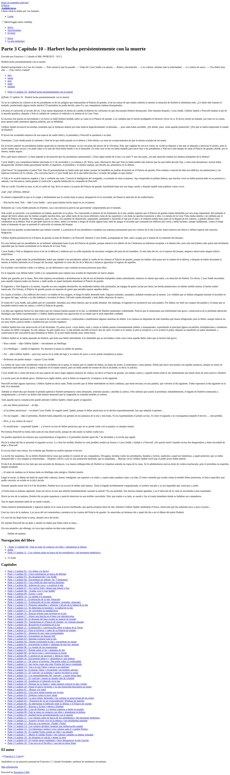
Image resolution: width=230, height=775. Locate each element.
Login (10, 16)
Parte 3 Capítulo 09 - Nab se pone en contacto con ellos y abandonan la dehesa (47, 547)
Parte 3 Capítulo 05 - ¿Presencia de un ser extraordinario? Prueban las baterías (46, 701)
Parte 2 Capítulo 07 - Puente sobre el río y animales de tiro (36, 650)
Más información (9, 767)
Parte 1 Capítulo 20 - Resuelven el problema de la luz (34, 624)
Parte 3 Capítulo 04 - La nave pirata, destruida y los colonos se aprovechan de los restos (51, 698)
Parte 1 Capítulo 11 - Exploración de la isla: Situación (34, 599)
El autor (11, 33)
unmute (11, 86)
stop (10, 81)
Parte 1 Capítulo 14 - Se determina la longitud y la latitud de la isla (40, 607)
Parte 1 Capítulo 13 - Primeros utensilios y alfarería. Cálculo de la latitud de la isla (48, 605)
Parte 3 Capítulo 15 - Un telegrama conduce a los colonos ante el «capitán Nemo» (48, 729)
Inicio (10, 27)
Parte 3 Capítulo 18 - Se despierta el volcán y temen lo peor (37, 737)
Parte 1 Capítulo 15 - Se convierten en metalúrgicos (33, 610)
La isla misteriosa (16, 41)
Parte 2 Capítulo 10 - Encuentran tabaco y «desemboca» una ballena (41, 658)
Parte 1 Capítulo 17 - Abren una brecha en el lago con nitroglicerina (41, 616)
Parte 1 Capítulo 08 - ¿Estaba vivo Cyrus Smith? (31, 591)
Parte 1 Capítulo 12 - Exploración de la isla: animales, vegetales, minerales (44, 602)
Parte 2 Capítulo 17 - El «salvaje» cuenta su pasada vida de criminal (41, 678)
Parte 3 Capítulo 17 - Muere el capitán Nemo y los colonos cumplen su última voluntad (50, 734)
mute (10, 83)
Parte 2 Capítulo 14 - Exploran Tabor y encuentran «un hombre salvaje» (43, 669)
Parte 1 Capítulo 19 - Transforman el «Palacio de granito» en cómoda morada (46, 622)
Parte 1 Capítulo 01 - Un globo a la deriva (28, 571)
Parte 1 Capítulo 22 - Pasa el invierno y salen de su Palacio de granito (42, 630)
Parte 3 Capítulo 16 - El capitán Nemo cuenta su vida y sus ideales (40, 732)
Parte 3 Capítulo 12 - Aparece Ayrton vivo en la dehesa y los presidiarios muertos (47, 720)
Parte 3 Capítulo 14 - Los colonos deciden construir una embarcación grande (45, 726)
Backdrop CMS (21, 772)
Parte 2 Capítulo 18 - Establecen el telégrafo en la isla (34, 681)
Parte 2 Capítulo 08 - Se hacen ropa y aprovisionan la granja (37, 653)
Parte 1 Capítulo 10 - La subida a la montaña (29, 596)
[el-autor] (12, 756)
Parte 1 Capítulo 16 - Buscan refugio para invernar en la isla (37, 613)
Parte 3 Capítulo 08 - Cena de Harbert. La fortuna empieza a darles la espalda (46, 709)
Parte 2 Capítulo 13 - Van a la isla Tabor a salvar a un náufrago (38, 667)
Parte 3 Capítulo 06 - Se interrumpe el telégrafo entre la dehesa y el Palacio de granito (50, 703)
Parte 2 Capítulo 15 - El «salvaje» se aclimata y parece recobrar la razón (43, 672)
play (10, 75)
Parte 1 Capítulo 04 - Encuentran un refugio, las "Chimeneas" (38, 579)
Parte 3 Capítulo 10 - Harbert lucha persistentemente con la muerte (40, 92)
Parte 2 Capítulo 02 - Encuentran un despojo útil (31, 636)
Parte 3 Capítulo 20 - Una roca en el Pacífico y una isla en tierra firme (42, 743)
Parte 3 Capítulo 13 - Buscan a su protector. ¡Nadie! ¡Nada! (37, 723)
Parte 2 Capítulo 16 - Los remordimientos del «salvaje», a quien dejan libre (44, 675)
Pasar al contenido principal (14, 2)
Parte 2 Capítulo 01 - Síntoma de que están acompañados (36, 633)
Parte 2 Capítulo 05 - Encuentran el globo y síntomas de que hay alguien (43, 644)
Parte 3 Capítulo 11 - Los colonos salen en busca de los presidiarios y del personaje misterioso (54, 552)
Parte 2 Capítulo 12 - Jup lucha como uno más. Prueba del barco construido (45, 664)
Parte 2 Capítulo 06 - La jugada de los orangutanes (32, 647)
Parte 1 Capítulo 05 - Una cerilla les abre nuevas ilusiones (36, 582)
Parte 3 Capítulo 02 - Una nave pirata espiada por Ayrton (36, 692)
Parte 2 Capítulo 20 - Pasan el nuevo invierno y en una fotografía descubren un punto (50, 686)
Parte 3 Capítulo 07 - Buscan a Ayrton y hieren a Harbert (36, 706)
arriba (10, 549)
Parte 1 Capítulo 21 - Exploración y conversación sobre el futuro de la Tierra (45, 627)
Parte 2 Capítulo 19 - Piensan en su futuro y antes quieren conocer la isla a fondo (47, 684)
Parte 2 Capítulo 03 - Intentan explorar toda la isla (32, 638)
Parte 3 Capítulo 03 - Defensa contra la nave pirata (32, 695)
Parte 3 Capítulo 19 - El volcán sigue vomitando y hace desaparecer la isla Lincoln (48, 740)
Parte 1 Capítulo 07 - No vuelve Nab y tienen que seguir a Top (38, 588)
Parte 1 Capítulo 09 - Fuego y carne (25, 593)
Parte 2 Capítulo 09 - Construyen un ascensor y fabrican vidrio (38, 655)
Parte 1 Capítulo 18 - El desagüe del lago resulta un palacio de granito (42, 619)
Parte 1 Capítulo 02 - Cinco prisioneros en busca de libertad (37, 574)
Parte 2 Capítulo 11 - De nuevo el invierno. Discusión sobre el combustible (44, 661)
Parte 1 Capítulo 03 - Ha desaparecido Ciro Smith (32, 576)
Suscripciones (14, 30)
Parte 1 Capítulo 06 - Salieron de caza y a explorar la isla (35, 585)
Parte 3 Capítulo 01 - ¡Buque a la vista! (27, 689)
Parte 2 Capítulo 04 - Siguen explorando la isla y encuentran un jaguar (42, 641)
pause (10, 78)
